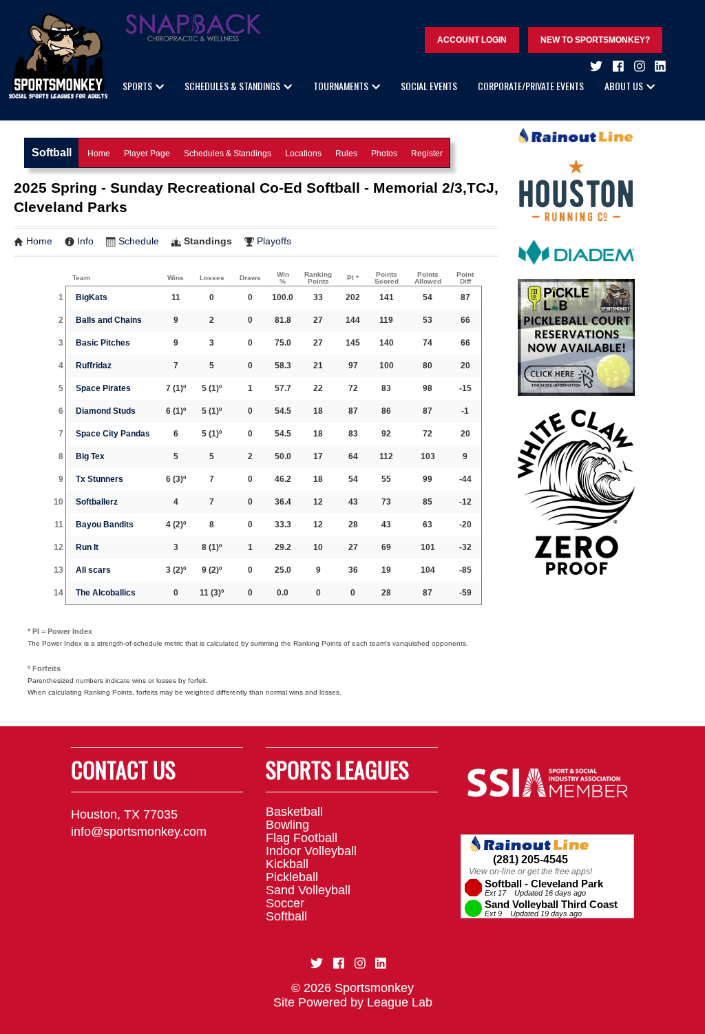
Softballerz (97, 502)
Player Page (147, 153)
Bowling (287, 825)
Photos (384, 153)
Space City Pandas (113, 434)
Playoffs (274, 240)
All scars (93, 570)
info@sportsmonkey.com (139, 831)
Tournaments (340, 85)
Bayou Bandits (105, 524)
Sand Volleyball (308, 890)
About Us (623, 85)
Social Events (429, 85)
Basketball (294, 812)
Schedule (138, 240)
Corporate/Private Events (531, 85)
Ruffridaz (94, 365)
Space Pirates (103, 388)
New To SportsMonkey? (595, 40)
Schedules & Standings (232, 85)
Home (98, 153)
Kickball (287, 864)
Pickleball (292, 877)
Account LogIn (472, 40)
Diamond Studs (106, 411)
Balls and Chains (109, 320)
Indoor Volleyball (311, 851)
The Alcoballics (106, 593)
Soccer (285, 903)
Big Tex (90, 456)
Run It (87, 547)
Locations (303, 153)
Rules (346, 153)
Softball (286, 916)
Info (85, 240)
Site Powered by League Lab (352, 1002)
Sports (137, 85)
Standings (208, 240)
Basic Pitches (103, 343)
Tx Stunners (99, 479)
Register (427, 153)
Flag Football (301, 838)
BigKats (91, 297)
